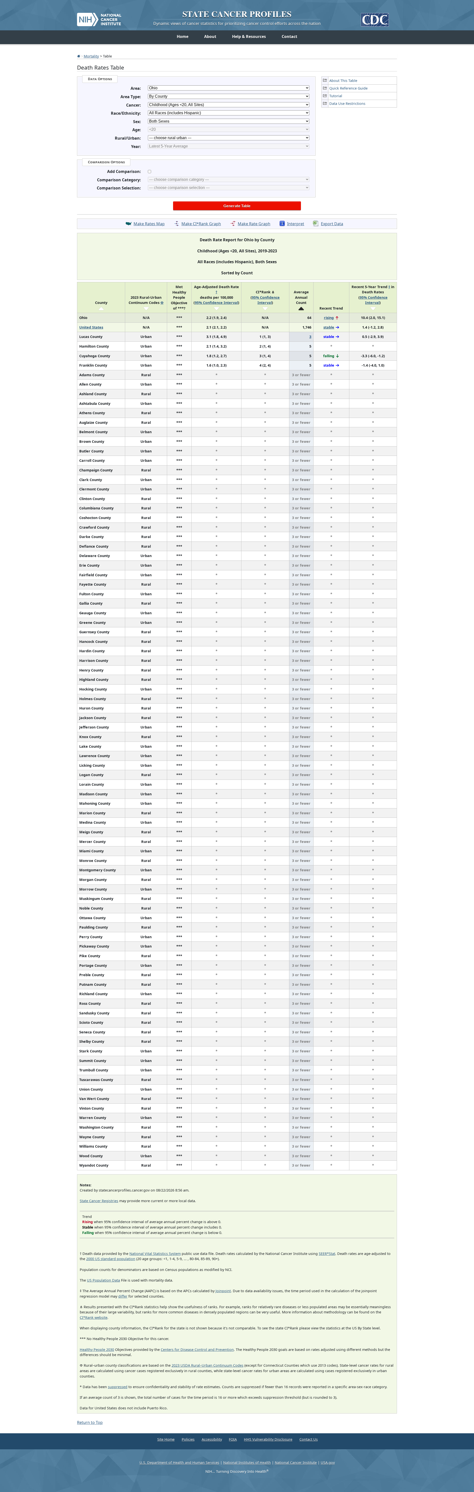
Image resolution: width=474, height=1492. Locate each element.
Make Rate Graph (254, 223)
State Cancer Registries (99, 1200)
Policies (188, 1439)
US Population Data (103, 1280)
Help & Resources (249, 36)
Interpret (295, 223)
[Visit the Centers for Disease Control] (375, 18)
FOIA (233, 1439)
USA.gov (328, 1462)
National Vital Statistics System (155, 1253)
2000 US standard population (110, 1258)
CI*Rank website (93, 1317)
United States (91, 327)
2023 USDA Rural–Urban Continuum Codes (207, 1365)
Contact (289, 36)
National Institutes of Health (247, 1462)
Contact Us (308, 1439)
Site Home (166, 1439)
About (210, 36)
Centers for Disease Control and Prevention (197, 1349)
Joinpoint (223, 1290)
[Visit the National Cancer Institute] (99, 17)
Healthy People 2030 (97, 1349)
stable (328, 327)
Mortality (91, 56)
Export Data (332, 223)
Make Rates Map (149, 223)
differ (122, 1296)
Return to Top (90, 1422)
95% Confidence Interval (216, 302)
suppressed (117, 1386)
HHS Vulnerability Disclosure (268, 1439)
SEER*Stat (327, 1253)
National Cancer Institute (296, 1462)
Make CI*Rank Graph (201, 223)
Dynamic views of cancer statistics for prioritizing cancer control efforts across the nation (237, 23)
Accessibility (212, 1439)
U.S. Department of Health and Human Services (179, 1462)
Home (182, 36)
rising (329, 317)
